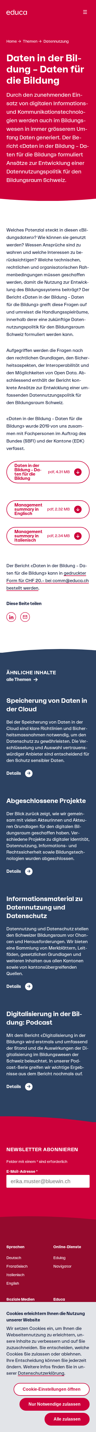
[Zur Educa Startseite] (16, 15)
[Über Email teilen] (25, 617)
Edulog (59, 1258)
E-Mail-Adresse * (22, 1172)
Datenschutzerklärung (41, 1373)
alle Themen (18, 680)
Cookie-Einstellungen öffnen (52, 1389)
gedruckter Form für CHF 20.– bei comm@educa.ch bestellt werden (47, 580)
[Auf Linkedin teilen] (11, 617)
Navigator (62, 1266)
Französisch (16, 1266)
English (12, 1283)
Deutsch (13, 1258)
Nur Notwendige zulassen (55, 1404)
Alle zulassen (67, 1419)
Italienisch (15, 1275)
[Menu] (85, 12)
